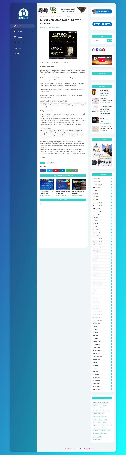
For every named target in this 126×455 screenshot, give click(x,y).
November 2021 (102, 278)
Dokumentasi (96, 416)
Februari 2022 (102, 269)
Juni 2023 (102, 221)
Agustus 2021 (102, 287)
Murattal (108, 425)
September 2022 (102, 248)
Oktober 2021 (102, 281)
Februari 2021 (102, 305)
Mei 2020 (102, 332)
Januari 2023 (102, 236)
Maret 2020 (102, 338)
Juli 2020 (102, 326)
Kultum (105, 422)
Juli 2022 (102, 254)
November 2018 (102, 386)
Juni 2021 (102, 293)
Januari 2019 (102, 380)
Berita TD (100, 408)
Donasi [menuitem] (18, 48)
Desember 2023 (102, 203)
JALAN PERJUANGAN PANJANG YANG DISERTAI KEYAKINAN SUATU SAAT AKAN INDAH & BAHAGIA (106, 110)
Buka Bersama (97, 411)
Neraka (104, 428)
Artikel (47, 162)
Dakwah (105, 411)
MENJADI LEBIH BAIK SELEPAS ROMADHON (106, 127)
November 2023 (102, 206)
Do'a (103, 413)
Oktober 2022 (102, 245)
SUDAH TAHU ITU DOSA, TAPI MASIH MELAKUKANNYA (105, 91)
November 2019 (102, 350)
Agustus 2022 (102, 251)
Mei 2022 (102, 260)
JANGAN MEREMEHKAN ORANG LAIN (78, 192)
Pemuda (102, 430)
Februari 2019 (102, 377)
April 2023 (102, 227)
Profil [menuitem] (19, 32)
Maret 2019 (102, 374)
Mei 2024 (102, 194)
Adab (94, 402)
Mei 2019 (102, 368)
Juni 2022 (102, 257)
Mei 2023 (102, 224)
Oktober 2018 (102, 389)
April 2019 (102, 371)
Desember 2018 (102, 383)
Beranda (42, 16)
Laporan (95, 425)
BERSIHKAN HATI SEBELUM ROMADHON (63, 192)
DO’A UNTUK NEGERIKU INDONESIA (106, 99)
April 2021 (102, 299)
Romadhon (104, 433)
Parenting (95, 430)
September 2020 (102, 320)
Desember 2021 (102, 275)
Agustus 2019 (102, 359)
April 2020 (102, 335)
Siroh (94, 436)
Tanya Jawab (97, 439)
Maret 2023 (102, 230)
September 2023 (102, 212)
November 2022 (102, 242)
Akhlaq (104, 405)
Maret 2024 (102, 200)
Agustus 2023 (102, 215)
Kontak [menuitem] (18, 54)
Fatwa (94, 419)
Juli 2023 (102, 218)
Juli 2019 (102, 362)
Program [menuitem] (20, 37)
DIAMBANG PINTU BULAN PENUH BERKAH (46, 192)
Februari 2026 (102, 179)
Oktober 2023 (102, 209)
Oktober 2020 (102, 317)
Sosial (99, 436)
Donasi (104, 416)
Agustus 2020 (102, 323)
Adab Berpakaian (103, 402)
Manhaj (102, 425)
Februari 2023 (102, 233)
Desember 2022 (102, 239)
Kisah (99, 422)
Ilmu (94, 422)
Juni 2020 (102, 329)
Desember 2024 (102, 185)
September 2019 (102, 356)
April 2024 (102, 197)
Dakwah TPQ (96, 413)
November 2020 (102, 314)
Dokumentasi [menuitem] (19, 43)
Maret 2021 (102, 302)
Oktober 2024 (102, 188)
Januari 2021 (102, 308)
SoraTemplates (70, 449)
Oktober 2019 (102, 353)
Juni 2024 (102, 191)
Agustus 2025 (102, 182)
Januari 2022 (102, 272)
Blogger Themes (89, 449)
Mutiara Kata (96, 428)
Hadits (100, 419)
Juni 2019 (102, 365)
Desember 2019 (102, 347)
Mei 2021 (102, 296)
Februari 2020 (102, 341)
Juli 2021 (102, 290)
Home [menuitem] (19, 26)
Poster (47, 16)
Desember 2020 (102, 311)
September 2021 (102, 284)
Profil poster (96, 433)
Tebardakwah (44, 27)
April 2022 (102, 263)
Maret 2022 (102, 266)
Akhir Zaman (96, 405)
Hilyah (106, 419)
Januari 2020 (102, 344)
